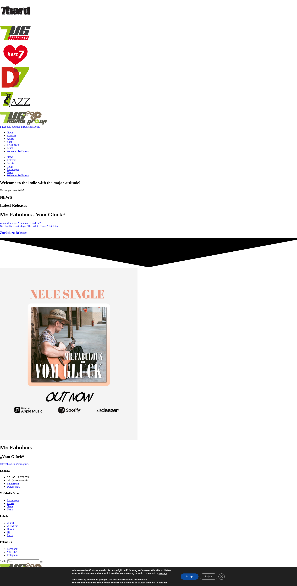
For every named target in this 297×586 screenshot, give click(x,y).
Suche (3, 561)
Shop (10, 141)
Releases (11, 135)
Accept (189, 576)
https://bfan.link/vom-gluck (14, 464)
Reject (208, 576)
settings (163, 573)
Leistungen (13, 144)
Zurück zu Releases (13, 232)
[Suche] (41, 561)
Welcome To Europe (18, 151)
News (10, 132)
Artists (10, 138)
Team (10, 147)
